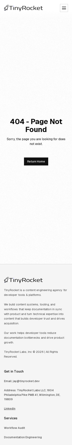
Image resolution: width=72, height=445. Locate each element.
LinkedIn (9, 408)
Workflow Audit (14, 428)
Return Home (36, 161)
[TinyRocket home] (23, 8)
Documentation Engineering (23, 437)
